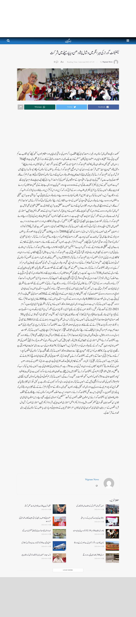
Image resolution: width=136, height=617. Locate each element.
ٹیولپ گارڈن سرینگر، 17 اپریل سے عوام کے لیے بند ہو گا (89, 542)
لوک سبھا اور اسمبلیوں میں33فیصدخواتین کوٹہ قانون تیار (36, 554)
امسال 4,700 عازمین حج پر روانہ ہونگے (93, 554)
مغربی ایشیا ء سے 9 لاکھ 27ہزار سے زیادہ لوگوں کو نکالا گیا (36, 542)
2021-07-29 (90, 62)
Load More (68, 570)
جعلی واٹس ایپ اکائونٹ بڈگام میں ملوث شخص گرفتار (37, 505)
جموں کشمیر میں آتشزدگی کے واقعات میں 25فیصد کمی (90, 505)
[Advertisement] (68, 18)
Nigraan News (107, 62)
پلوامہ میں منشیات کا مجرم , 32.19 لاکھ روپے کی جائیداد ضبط (88, 530)
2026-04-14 (98, 510)
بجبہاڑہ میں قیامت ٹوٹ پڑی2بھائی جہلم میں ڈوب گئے (36, 530)
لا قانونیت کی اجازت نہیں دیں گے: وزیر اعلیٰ (92, 518)
